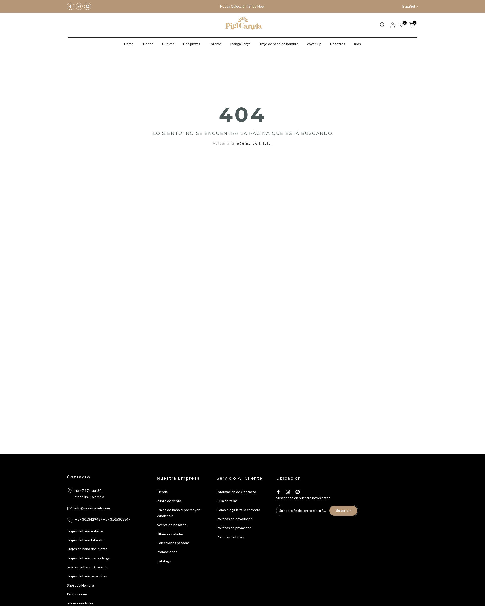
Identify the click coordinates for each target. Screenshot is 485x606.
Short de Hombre (80, 585)
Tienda (147, 44)
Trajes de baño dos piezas (87, 549)
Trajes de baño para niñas (87, 576)
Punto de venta (169, 501)
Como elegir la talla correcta (238, 510)
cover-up (314, 44)
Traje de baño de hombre (278, 44)
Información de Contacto (236, 492)
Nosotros (337, 44)
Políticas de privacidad (233, 528)
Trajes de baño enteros (85, 531)
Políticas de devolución (234, 519)
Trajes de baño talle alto (86, 540)
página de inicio (254, 143)
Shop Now (257, 6)
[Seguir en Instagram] (79, 6)
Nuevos (168, 44)
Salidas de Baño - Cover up (88, 567)
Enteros (215, 44)
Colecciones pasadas (173, 543)
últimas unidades (80, 603)
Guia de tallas (227, 501)
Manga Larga (240, 44)
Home (128, 44)
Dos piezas (191, 44)
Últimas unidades (170, 534)
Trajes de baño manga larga (88, 558)
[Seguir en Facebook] (70, 6)
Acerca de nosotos (171, 525)
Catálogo (164, 561)
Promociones (77, 594)
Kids (357, 44)
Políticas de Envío (230, 537)
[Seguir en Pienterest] (87, 6)
